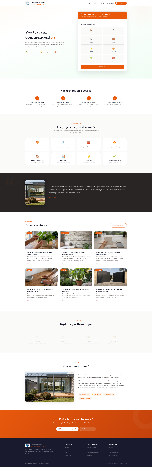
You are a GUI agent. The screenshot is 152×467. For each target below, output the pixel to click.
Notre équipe (112, 450)
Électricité (91, 49)
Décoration (110, 3)
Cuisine (91, 40)
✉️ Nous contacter (88, 429)
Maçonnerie (113, 59)
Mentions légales (113, 452)
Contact (111, 447)
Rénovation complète (93, 452)
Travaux (88, 3)
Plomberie (113, 40)
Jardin (102, 3)
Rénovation (91, 31)
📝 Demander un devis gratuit (67, 429)
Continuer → (102, 66)
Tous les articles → (118, 225)
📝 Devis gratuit (121, 3)
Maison (96, 3)
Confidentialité (113, 455)
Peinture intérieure (92, 447)
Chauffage (89, 455)
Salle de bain (113, 31)
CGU (126, 463)
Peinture (113, 49)
